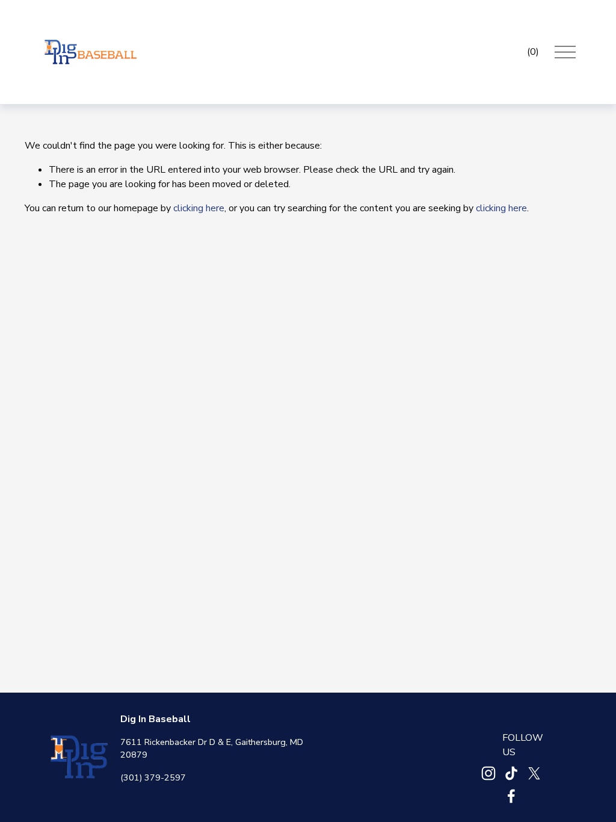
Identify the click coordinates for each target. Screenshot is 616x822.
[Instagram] (488, 773)
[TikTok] (511, 773)
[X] (534, 773)
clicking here (198, 208)
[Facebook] (511, 796)
